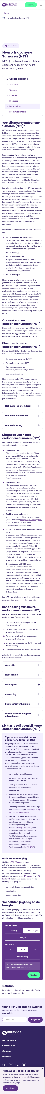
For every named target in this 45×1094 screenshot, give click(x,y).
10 (24, 950)
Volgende (35, 1019)
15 (35, 950)
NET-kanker (27, 876)
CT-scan (32, 519)
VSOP (29, 847)
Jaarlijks (22, 938)
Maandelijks (33, 931)
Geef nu (34, 975)
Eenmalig (13, 931)
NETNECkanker (16, 862)
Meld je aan (10, 1088)
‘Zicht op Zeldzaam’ (23, 827)
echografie (24, 519)
